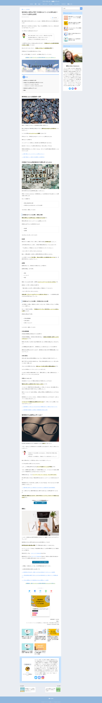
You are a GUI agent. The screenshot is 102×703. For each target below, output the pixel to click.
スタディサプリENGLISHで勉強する (40, 562)
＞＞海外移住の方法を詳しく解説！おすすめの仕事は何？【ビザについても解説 (38, 572)
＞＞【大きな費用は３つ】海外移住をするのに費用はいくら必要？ (35, 580)
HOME (51, 698)
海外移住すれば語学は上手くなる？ (30, 88)
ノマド (28, 622)
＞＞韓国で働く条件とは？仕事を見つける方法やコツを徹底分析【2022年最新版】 (38, 487)
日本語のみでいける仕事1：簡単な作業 (32, 84)
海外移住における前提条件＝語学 (30, 80)
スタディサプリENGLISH (36, 553)
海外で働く (46, 622)
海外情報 (57, 619)
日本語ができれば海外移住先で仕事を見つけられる (33, 82)
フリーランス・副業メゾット (51, 1)
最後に (25, 90)
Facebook (39, 679)
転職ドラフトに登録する (40, 502)
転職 (58, 624)
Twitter (36, 679)
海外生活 (56, 622)
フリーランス (33, 622)
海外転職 (54, 624)
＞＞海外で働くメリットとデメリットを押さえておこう (33, 153)
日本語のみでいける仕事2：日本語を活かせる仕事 (34, 85)
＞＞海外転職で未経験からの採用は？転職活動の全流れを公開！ (35, 409)
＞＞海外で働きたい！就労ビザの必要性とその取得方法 (33, 157)
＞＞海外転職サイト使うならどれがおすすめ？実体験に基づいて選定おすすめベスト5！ (39, 406)
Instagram (42, 679)
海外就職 (51, 622)
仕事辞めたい (40, 622)
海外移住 (49, 624)
